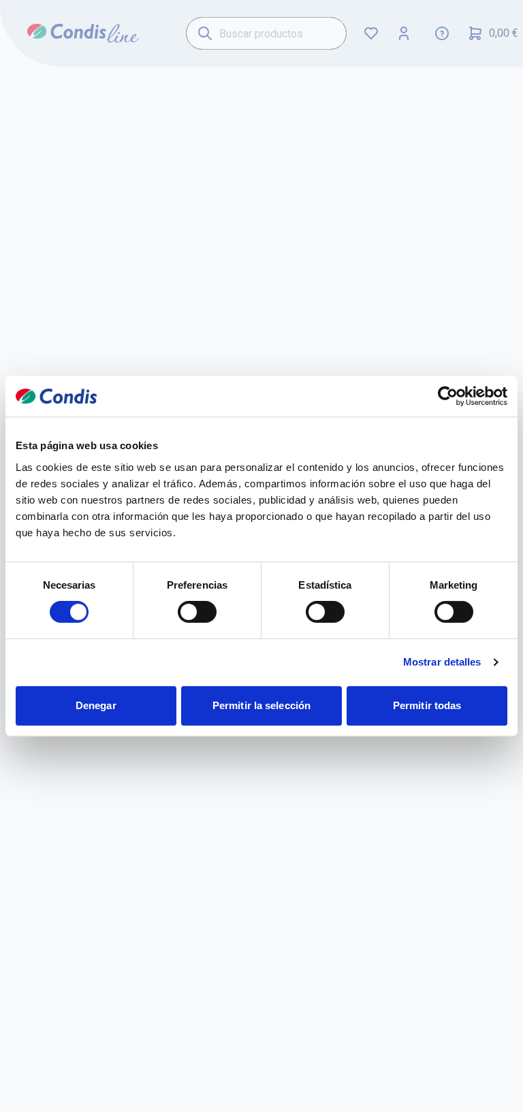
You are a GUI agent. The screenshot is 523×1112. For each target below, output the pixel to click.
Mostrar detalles (442, 662)
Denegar (96, 705)
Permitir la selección (261, 705)
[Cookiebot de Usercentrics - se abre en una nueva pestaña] (447, 396)
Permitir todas (427, 705)
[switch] (197, 612)
